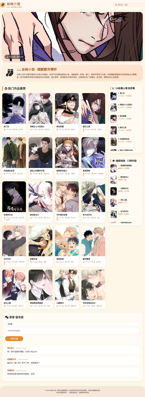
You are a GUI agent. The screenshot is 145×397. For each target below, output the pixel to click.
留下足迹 (15, 339)
